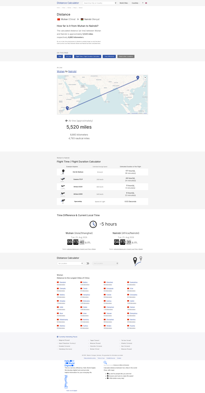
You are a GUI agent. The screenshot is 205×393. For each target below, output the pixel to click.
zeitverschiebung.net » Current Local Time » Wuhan (81, 249)
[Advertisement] (126, 33)
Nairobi (72, 71)
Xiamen (132, 307)
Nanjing (62, 294)
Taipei (94, 340)
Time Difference (109, 56)
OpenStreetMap (135, 113)
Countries (135, 3)
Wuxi (61, 313)
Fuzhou (85, 326)
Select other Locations (126, 56)
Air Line (68, 56)
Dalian (85, 307)
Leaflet (128, 113)
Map (60, 56)
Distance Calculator (68, 2)
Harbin (132, 301)
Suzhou (108, 301)
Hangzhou (86, 294)
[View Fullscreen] (145, 83)
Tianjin (85, 288)
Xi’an (131, 288)
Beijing (85, 282)
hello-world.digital (71, 390)
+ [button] (145, 78)
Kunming (86, 319)
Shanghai (63, 282)
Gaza (67, 343)
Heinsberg (65, 349)
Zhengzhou (133, 313)
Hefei (61, 307)
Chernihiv (96, 346)
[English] (146, 3)
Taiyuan (109, 313)
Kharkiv (126, 343)
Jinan (85, 313)
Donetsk (64, 346)
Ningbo (108, 326)
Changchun (110, 307)
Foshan (108, 294)
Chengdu (63, 288)
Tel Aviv (126, 340)
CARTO (145, 113)
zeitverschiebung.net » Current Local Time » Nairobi (128, 249)
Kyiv (125, 346)
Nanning (132, 319)
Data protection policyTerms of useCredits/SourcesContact (102, 358)
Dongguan (109, 288)
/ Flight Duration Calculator (87, 56)
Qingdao (62, 301)
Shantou (62, 326)
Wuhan (61, 71)
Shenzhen (109, 282)
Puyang (132, 326)
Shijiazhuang (64, 319)
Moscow (95, 343)
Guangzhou (133, 282)
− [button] (145, 80)
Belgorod (64, 340)
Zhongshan (110, 319)
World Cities (124, 3)
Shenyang (86, 301)
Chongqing (133, 294)
